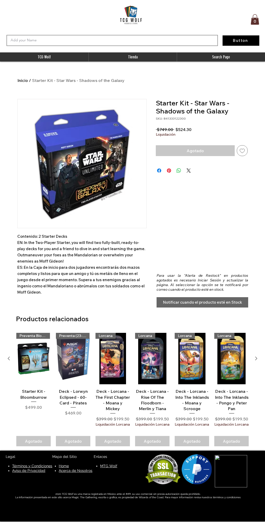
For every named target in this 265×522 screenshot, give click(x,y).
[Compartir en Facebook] (159, 170)
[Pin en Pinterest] (169, 170)
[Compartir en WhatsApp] (179, 170)
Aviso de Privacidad (28, 471)
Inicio (22, 80)
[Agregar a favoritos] (242, 150)
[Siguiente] (256, 358)
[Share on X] (189, 170)
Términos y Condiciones (32, 466)
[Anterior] (9, 358)
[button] (255, 19)
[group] (132, 390)
